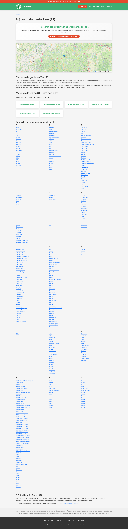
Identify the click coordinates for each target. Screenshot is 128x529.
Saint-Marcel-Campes (22, 428)
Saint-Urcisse (19, 447)
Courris (83, 177)
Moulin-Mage (52, 317)
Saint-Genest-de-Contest (23, 405)
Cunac (83, 182)
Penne (50, 345)
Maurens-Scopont (54, 270)
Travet (50, 399)
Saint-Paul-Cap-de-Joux (23, 435)
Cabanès (83, 129)
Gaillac (18, 225)
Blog (90, 6)
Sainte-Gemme (20, 453)
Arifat (17, 158)
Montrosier (52, 310)
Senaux (18, 468)
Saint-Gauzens (20, 403)
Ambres (18, 146)
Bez (50, 146)
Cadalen (83, 131)
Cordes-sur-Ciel (85, 173)
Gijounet (18, 232)
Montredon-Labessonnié (55, 308)
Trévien (51, 405)
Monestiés (51, 283)
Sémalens (18, 485)
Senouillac (19, 470)
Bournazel (51, 154)
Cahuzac (83, 137)
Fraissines (84, 208)
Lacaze (18, 275)
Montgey (51, 302)
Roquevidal (84, 349)
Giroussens (19, 234)
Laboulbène (19, 262)
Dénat (17, 204)
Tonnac (51, 398)
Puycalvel (51, 362)
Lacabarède (19, 268)
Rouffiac (83, 354)
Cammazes (84, 148)
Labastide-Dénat (20, 251)
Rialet (82, 337)
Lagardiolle (19, 283)
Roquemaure (84, 347)
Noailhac (83, 253)
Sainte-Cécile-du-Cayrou (23, 451)
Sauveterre (19, 462)
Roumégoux (84, 356)
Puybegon (51, 360)
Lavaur (18, 302)
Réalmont (83, 360)
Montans (51, 287)
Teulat (50, 394)
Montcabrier (52, 291)
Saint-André (19, 390)
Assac (17, 161)
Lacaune (18, 274)
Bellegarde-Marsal (54, 137)
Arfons (18, 156)
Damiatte (18, 195)
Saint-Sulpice (19, 445)
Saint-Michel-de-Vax (21, 434)
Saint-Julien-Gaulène (22, 418)
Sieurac (18, 475)
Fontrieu (83, 206)
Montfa (51, 298)
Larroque (18, 294)
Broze (50, 165)
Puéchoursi (52, 372)
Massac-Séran (53, 264)
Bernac (50, 142)
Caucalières (84, 167)
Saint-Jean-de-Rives (21, 415)
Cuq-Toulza (84, 186)
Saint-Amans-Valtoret (22, 388)
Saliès (17, 454)
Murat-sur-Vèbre (53, 325)
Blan (50, 148)
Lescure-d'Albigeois (21, 308)
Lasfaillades (19, 296)
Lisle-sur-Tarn (20, 310)
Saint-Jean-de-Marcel (22, 413)
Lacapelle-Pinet (20, 270)
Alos (17, 141)
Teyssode (51, 396)
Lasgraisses (19, 298)
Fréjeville (83, 216)
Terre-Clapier (52, 388)
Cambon (83, 141)
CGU (64, 520)
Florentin (83, 204)
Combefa (83, 171)
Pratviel (51, 358)
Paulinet (51, 341)
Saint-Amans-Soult (21, 386)
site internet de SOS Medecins (69, 503)
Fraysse (83, 212)
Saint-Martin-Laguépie (22, 430)
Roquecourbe (85, 345)
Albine (17, 135)
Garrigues (18, 230)
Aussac (18, 163)
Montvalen (51, 311)
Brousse (51, 163)
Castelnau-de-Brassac (87, 160)
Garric (17, 229)
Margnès (51, 253)
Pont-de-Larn (52, 351)
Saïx (17, 466)
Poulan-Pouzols (53, 354)
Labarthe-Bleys (20, 249)
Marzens (51, 260)
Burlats (50, 167)
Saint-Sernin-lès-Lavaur (22, 443)
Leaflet (97, 71)
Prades (50, 356)
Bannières (51, 127)
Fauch (83, 195)
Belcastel (51, 133)
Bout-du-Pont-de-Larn (55, 156)
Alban (17, 131)
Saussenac (19, 460)
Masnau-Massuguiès (54, 262)
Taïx (50, 384)
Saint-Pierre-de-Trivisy (22, 437)
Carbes (83, 152)
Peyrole (51, 349)
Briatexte (51, 161)
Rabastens (84, 334)
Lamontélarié (19, 291)
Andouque (19, 150)
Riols (82, 339)
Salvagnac (19, 458)
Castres (83, 165)
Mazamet (51, 272)
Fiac (82, 203)
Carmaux (83, 156)
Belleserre (51, 139)
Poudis (50, 353)
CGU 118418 (71, 520)
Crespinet (84, 180)
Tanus (50, 380)
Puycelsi (51, 364)
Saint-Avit (18, 394)
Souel (17, 481)
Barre (50, 129)
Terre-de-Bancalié (54, 390)
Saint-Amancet (20, 384)
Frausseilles (84, 210)
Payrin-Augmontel (54, 343)
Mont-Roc (51, 285)
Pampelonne (52, 337)
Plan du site (81, 520)
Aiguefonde (19, 129)
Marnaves (51, 255)
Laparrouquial (20, 292)
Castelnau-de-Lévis (86, 161)
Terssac (51, 392)
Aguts (17, 127)
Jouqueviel (84, 227)
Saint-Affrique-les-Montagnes (24, 380)
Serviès (18, 473)
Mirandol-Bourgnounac (55, 279)
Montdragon (52, 292)
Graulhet (18, 236)
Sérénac (18, 487)
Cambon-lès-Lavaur (86, 142)
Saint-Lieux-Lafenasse (22, 424)
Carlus (83, 154)
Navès (83, 251)
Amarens (18, 142)
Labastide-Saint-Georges (23, 256)
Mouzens (51, 319)
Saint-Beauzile (20, 396)
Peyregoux (52, 347)
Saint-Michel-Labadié (22, 432)
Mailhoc (51, 251)
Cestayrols (84, 169)
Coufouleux (84, 175)
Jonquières (84, 225)
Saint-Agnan (19, 382)
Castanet (83, 158)
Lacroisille (19, 279)
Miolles (51, 277)
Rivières (83, 341)
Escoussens (52, 195)
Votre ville (83, 6)
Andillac (18, 148)
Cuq (82, 184)
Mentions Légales (48, 520)
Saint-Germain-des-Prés (22, 407)
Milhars (51, 274)
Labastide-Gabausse (21, 253)
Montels (51, 296)
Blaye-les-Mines (53, 150)
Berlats (50, 141)
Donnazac (19, 197)
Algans (18, 137)
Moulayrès (51, 315)
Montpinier (52, 306)
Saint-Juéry (19, 422)
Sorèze (18, 477)
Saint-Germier (20, 409)
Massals (51, 268)
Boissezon (51, 152)
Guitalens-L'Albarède (22, 240)
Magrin (50, 249)
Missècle (51, 281)
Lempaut (18, 304)
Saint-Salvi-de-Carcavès (23, 439)
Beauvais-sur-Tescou (54, 131)
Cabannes (84, 127)
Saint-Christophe (20, 399)
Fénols (83, 218)
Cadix (82, 133)
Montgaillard (52, 300)
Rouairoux (84, 353)
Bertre (50, 144)
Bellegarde (52, 135)
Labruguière (19, 266)
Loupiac (18, 317)
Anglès (18, 152)
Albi (17, 133)
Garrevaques (19, 227)
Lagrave (18, 287)
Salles (17, 456)
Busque (51, 169)
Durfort (18, 203)
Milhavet (51, 275)
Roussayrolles (85, 358)
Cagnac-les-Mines (86, 135)
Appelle (18, 154)
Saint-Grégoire (20, 411)
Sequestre (19, 472)
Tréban (50, 401)
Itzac (50, 225)
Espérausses (52, 199)
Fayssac (83, 199)
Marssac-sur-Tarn (53, 258)
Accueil (18, 14)
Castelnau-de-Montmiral (88, 163)
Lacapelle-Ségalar (21, 272)
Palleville (51, 335)
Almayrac (18, 139)
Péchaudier (52, 373)
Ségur (17, 483)
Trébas (50, 403)
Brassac (51, 158)
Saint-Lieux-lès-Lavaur (22, 426)
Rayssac (83, 335)
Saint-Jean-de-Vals (21, 417)
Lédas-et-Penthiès (21, 321)
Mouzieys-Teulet (53, 323)
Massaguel (52, 266)
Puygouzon (52, 366)
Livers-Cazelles (20, 311)
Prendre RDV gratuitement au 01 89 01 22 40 (64, 36)
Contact (109, 6)
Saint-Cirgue (19, 401)
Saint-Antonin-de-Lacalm (23, 392)
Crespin (83, 179)
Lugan (17, 319)
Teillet (50, 386)
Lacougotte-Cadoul (21, 277)
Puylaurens (52, 370)
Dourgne (18, 199)
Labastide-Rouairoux (22, 255)
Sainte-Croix (19, 449)
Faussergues (84, 197)
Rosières (83, 351)
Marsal (50, 256)
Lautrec (18, 300)
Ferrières (83, 201)
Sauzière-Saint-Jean (21, 464)
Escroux (51, 197)
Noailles (83, 255)
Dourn (17, 201)
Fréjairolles (84, 214)
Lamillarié (18, 289)
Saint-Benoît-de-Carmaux (23, 398)
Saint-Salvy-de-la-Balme (23, 441)
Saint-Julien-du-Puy (21, 420)
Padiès (50, 334)
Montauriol (52, 289)
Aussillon (18, 165)
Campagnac (84, 150)
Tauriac (51, 382)
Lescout (18, 306)
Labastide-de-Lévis (21, 258)
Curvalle (83, 188)
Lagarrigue (19, 285)
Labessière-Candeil (21, 260)
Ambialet (18, 144)
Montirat (51, 304)
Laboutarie (19, 264)
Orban (17, 334)
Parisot (51, 339)
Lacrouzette (19, 281)
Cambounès (84, 146)
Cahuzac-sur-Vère (86, 139)
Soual (17, 479)
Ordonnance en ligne (99, 6)
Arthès (18, 160)
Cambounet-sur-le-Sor (87, 144)
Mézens (51, 327)
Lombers (18, 313)
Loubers (18, 315)
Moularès (51, 313)
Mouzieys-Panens (53, 321)
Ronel (82, 343)
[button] (64, 55)
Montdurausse (53, 294)
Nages (83, 249)
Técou (50, 407)
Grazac (18, 238)
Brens (50, 160)
